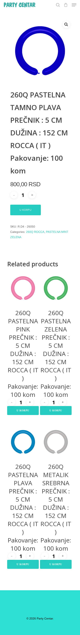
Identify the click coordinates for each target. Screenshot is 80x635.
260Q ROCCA (35, 231)
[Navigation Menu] (74, 5)
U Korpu (25, 210)
